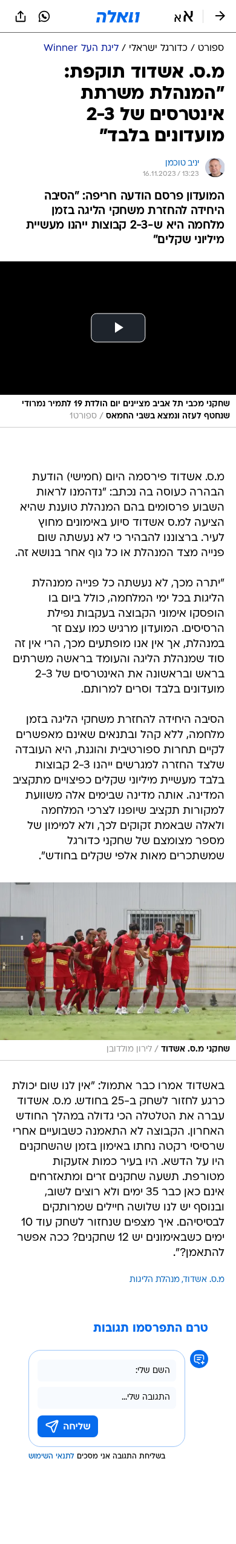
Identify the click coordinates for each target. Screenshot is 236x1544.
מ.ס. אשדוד (204, 1280)
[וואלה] (118, 16)
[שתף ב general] (20, 16)
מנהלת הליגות (154, 1280)
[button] (183, 16)
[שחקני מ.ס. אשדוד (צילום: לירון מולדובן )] (118, 971)
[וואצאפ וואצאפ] (44, 16)
